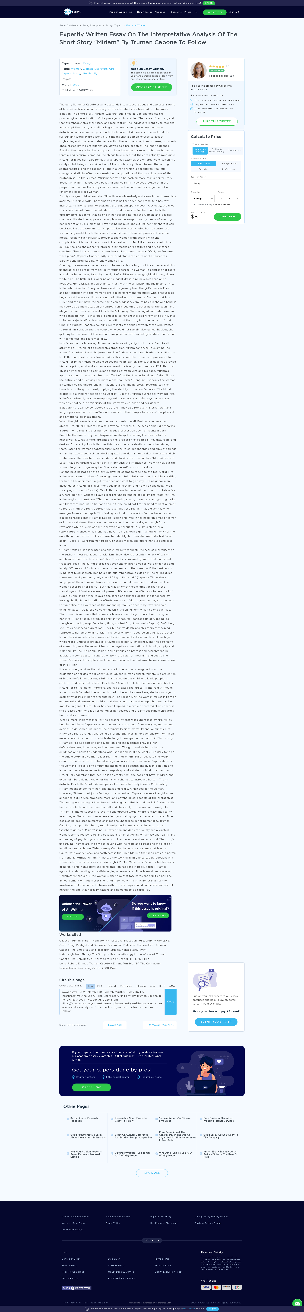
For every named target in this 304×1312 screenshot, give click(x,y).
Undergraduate (229, 164)
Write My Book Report (74, 1223)
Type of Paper (198, 177)
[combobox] (216, 183)
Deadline (195, 192)
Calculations (234, 150)
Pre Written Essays (72, 1230)
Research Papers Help (118, 1217)
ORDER (209, 3)
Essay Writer (113, 1223)
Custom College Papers (208, 1223)
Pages (221, 192)
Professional (228, 169)
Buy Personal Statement (164, 1223)
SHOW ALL (150, 1240)
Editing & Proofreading (216, 150)
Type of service (201, 144)
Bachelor (203, 169)
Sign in (233, 12)
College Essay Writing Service (211, 1217)
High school (203, 164)
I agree (212, 1309)
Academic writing (200, 150)
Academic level (199, 158)
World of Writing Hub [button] (121, 12)
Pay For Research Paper (75, 1217)
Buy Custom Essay (160, 1217)
